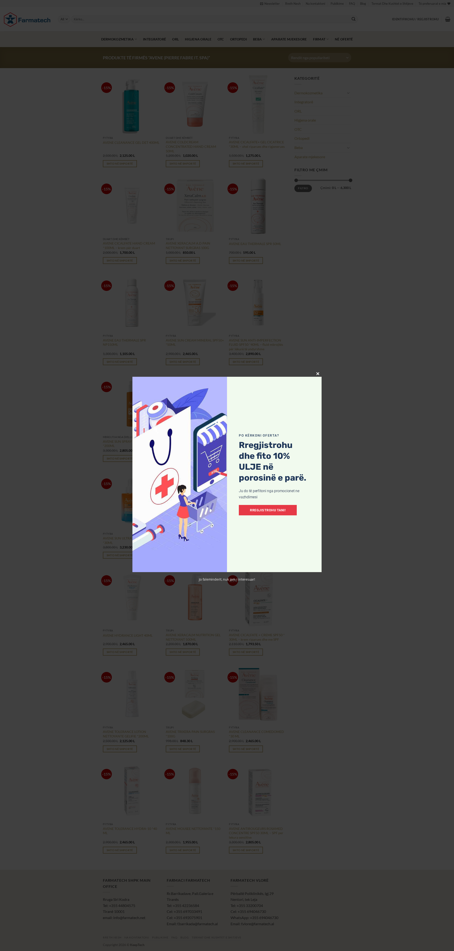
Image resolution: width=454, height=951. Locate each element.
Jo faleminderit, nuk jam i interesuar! (227, 579)
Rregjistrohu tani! (268, 510)
